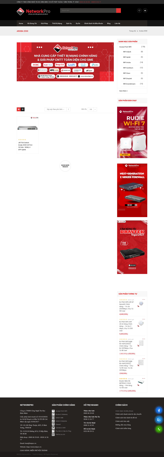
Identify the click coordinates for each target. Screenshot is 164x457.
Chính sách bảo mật (122, 421)
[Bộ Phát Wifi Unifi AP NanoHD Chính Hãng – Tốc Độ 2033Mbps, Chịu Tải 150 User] (141, 303)
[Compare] (145, 10)
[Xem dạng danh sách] (23, 109)
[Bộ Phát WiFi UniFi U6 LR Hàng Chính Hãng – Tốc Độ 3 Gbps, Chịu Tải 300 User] (141, 323)
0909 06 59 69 (34, 437)
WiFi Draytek (127, 78)
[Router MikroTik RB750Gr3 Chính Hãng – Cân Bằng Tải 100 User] (141, 382)
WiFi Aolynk (127, 52)
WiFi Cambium (128, 68)
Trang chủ (132, 31)
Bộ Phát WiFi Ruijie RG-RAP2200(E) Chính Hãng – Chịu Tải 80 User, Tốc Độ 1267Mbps (126, 365)
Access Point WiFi (125, 47)
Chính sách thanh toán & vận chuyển (128, 414)
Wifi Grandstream (129, 84)
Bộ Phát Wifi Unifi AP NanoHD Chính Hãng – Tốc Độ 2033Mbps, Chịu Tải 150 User (126, 306)
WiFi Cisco (126, 73)
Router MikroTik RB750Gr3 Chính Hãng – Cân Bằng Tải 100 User (125, 384)
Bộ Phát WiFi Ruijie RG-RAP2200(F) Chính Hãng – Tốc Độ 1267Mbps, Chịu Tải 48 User (126, 346)
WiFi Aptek (126, 57)
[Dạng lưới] (19, 109)
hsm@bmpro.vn (30, 443)
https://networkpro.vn (33, 447)
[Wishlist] (139, 10)
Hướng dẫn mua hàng (123, 425)
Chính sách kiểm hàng (123, 428)
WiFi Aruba (127, 62)
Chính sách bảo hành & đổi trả (126, 418)
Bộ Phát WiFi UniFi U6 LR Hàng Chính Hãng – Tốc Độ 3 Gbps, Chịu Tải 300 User (126, 326)
